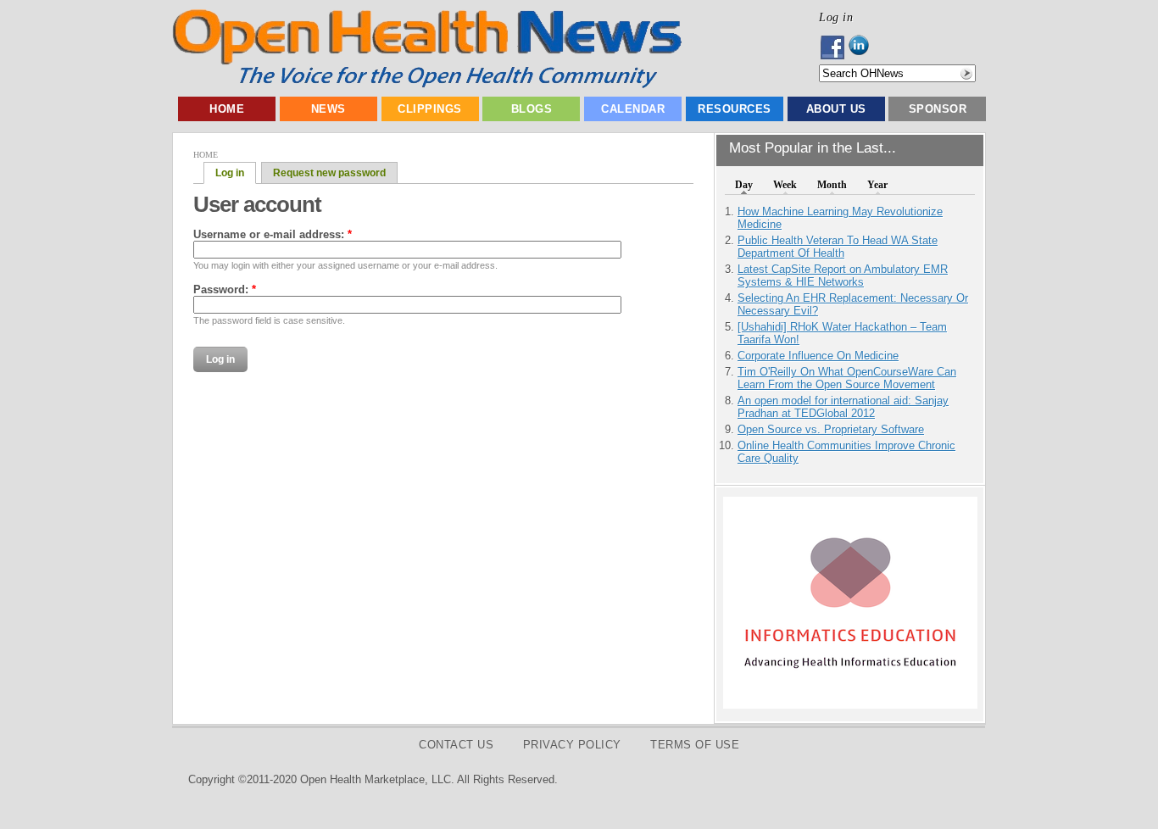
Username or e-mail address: (272, 234)
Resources (734, 109)
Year (877, 185)
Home (226, 109)
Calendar (633, 109)
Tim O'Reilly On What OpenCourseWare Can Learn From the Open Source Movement (847, 378)
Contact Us (456, 744)
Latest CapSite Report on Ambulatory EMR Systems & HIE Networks (843, 275)
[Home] (427, 84)
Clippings (430, 109)
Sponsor (938, 109)
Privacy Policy (572, 744)
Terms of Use (694, 744)
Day (744, 185)
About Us (836, 109)
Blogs (532, 109)
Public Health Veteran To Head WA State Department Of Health (838, 246)
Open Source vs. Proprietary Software (831, 429)
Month (832, 185)
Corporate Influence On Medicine (818, 355)
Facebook (834, 47)
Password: (224, 289)
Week (785, 185)
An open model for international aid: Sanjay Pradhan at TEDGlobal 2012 (843, 407)
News (328, 109)
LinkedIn (863, 47)
